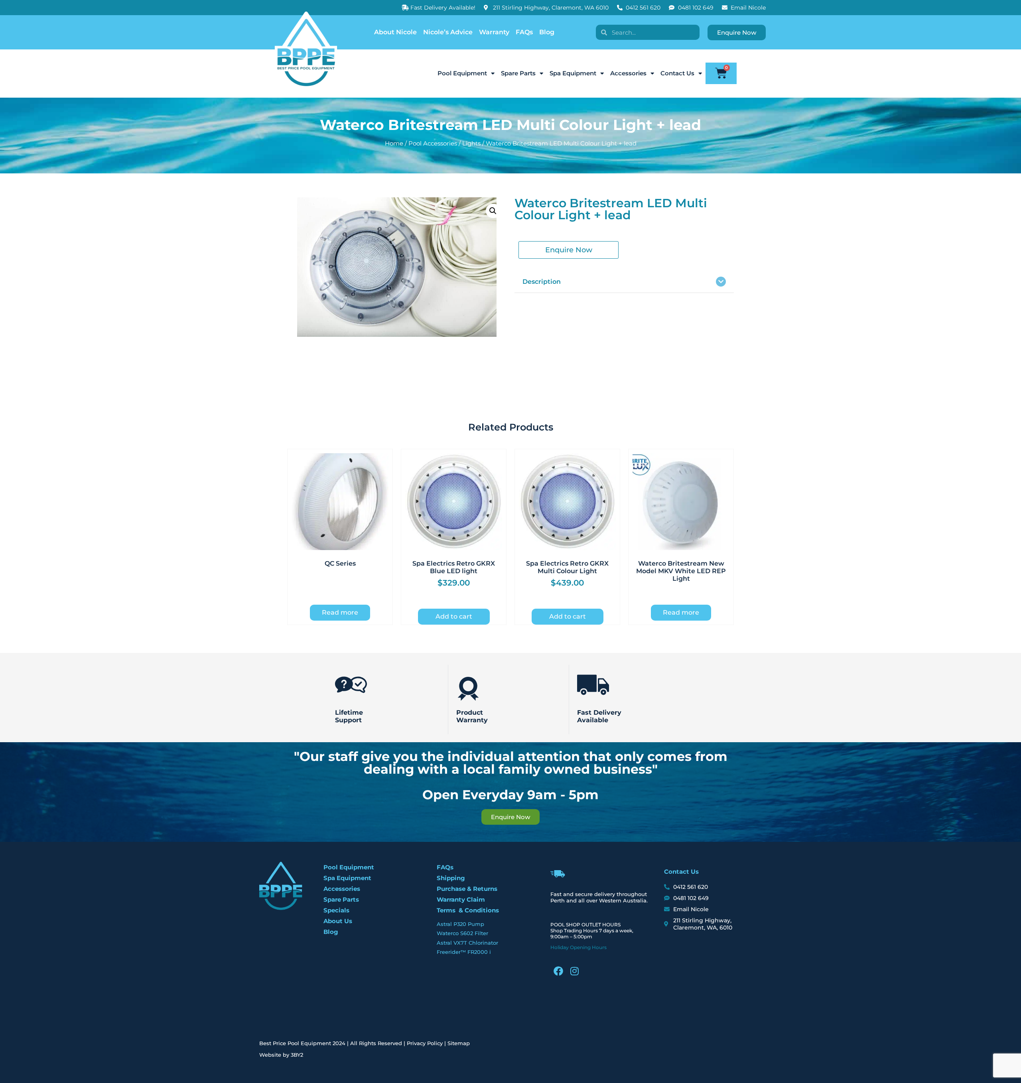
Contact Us (677, 73)
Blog (546, 32)
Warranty (494, 32)
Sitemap (458, 1043)
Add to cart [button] (454, 616)
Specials (336, 910)
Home (394, 143)
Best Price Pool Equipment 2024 (302, 1043)
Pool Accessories (432, 143)
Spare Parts (518, 73)
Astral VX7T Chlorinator (467, 943)
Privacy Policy (425, 1043)
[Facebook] (558, 971)
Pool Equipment (462, 73)
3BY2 (297, 1055)
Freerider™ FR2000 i (464, 952)
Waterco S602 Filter (462, 933)
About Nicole (395, 32)
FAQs (524, 32)
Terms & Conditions (468, 910)
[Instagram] (574, 971)
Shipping (451, 878)
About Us (337, 921)
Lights (471, 143)
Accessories (628, 73)
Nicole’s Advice (448, 32)
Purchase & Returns (467, 888)
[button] (493, 211)
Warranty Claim (461, 899)
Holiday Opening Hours (578, 947)
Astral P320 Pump (460, 924)
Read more (340, 612)
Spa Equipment (573, 73)
